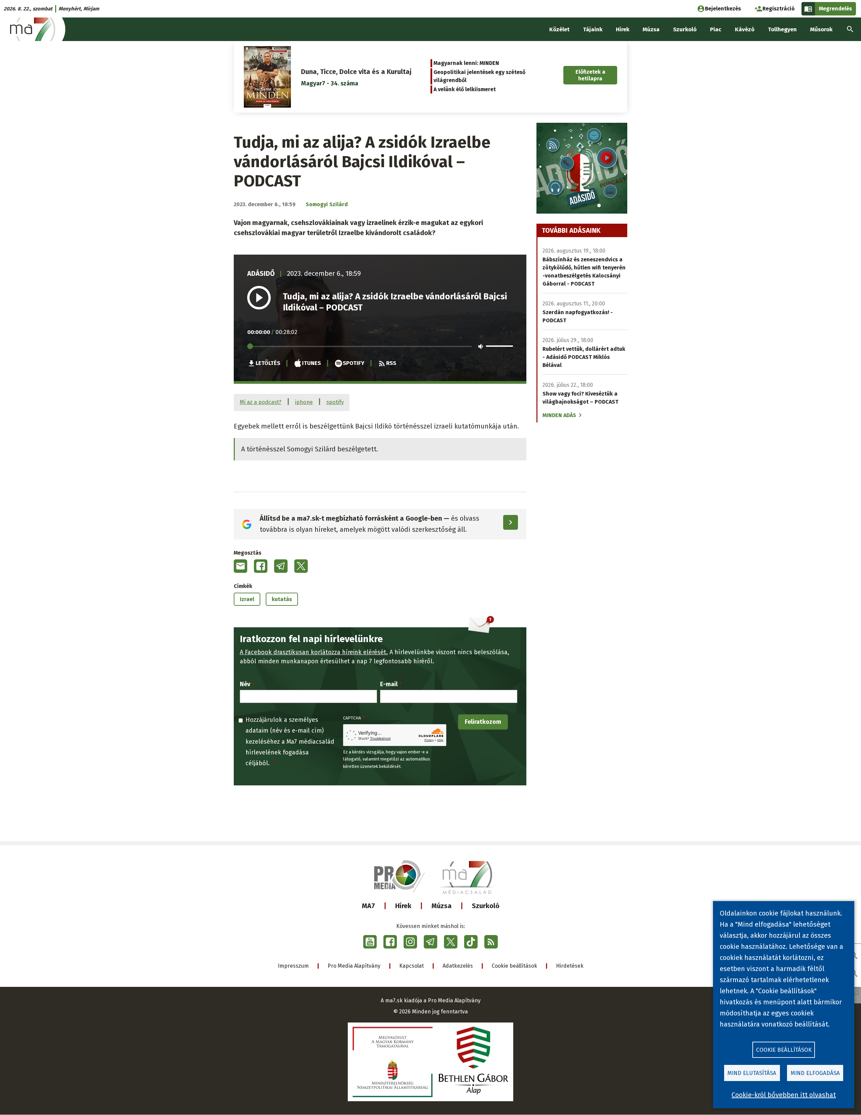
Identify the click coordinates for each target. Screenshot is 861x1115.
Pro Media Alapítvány (354, 966)
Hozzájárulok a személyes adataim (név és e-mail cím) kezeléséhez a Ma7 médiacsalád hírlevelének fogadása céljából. (290, 741)
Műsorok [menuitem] (821, 29)
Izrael (247, 599)
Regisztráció (778, 8)
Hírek (403, 906)
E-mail (389, 684)
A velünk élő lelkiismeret (465, 89)
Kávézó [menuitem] (744, 29)
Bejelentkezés (723, 8)
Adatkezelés (458, 966)
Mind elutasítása (751, 1073)
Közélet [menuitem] (559, 29)
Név (245, 684)
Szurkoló (485, 906)
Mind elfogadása (815, 1073)
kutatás (282, 599)
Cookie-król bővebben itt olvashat (784, 1095)
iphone (304, 402)
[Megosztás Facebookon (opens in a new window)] (260, 566)
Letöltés (268, 363)
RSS (391, 363)
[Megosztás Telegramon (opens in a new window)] (281, 566)
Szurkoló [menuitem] (685, 29)
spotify (335, 402)
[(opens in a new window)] (370, 942)
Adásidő (261, 273)
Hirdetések (570, 966)
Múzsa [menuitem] (651, 29)
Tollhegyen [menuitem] (782, 29)
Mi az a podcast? (261, 402)
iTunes (311, 363)
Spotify (353, 363)
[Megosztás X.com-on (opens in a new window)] (301, 566)
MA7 (368, 906)
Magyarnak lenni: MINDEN (466, 63)
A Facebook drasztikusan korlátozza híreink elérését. (314, 652)
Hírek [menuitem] (622, 29)
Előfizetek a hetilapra (590, 75)
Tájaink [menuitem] (592, 29)
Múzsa (442, 906)
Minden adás (559, 415)
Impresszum (293, 966)
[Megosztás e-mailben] (240, 566)
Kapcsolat (411, 966)
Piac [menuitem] (715, 29)
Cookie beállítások (514, 966)
